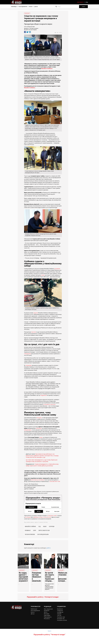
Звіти (45, 612)
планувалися (27, 353)
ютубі (54, 515)
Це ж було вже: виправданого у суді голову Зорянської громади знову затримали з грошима (41, 460)
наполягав (38, 428)
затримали (57, 268)
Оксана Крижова (30, 534)
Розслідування (23, 6)
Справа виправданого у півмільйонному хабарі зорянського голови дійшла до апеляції (42, 464)
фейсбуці (36, 517)
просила (33, 332)
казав (40, 437)
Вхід (87, 2)
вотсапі (49, 517)
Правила (46, 610)
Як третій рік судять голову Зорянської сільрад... (49, 577)
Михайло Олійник (30, 526)
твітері (40, 517)
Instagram (60, 612)
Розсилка (47, 618)
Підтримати (80, 2)
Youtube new (61, 617)
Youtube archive (62, 620)
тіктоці (45, 517)
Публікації (14, 6)
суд (39, 526)
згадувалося (43, 395)
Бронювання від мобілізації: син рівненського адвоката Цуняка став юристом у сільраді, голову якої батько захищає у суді (42, 455)
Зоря (34, 530)
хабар (44, 526)
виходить (39, 417)
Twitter (59, 614)
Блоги (30, 6)
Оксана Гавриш (33, 29)
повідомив (28, 365)
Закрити (49, 631)
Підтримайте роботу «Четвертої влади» (43, 597)
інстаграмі (27, 517)
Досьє (36, 6)
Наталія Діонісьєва (43, 534)
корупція (51, 526)
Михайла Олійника (46, 68)
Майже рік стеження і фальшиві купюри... (62, 577)
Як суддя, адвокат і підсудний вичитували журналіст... (23, 577)
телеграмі (50, 515)
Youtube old (60, 618)
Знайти (83, 6)
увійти (49, 548)
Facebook (60, 609)
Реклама (46, 614)
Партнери (47, 615)
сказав (43, 275)
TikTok (59, 615)
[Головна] (16, 2)
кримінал (28, 530)
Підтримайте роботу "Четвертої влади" (49, 634)
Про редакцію (48, 609)
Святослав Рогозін (44, 530)
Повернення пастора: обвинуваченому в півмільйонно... (36, 577)
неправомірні (27, 430)
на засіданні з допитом (49, 404)
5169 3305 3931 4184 (54, 481)
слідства (35, 313)
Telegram (60, 610)
